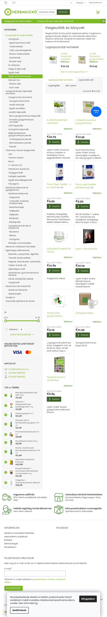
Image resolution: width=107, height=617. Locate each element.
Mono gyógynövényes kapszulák (25, 115)
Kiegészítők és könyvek (19, 76)
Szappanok (14, 197)
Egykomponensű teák (19, 42)
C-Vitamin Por (15, 165)
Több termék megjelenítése (72, 72)
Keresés (63, 12)
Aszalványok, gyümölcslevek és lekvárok (23, 273)
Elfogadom (88, 598)
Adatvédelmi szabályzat (16, 536)
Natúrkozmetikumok (18, 193)
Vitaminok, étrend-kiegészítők (20, 150)
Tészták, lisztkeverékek (19, 257)
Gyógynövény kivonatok (20, 97)
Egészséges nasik (16, 269)
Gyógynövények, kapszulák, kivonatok (19, 92)
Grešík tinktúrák (16, 104)
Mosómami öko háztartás (18, 286)
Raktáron (15, 329)
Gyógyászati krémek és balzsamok (19, 227)
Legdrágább (54, 85)
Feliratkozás (13, 588)
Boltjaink (8, 540)
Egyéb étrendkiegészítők (20, 180)
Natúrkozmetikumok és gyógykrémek (17, 188)
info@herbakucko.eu (18, 369)
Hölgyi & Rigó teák (17, 69)
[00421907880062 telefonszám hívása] (8, 2)
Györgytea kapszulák (18, 129)
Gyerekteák (14, 57)
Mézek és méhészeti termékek (20, 246)
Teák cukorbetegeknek (20, 50)
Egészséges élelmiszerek (17, 250)
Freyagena (13, 183)
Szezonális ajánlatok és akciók (20, 301)
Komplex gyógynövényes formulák (21, 120)
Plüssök (12, 146)
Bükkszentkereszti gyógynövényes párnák (19, 134)
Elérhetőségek (11, 543)
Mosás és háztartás (17, 290)
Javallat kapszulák (17, 112)
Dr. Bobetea (14, 65)
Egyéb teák (13, 72)
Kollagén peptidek (17, 176)
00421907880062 (16, 373)
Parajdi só (10, 297)
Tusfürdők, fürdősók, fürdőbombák (19, 202)
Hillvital (12, 235)
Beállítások (19, 610)
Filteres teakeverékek (19, 54)
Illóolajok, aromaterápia (19, 243)
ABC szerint (70, 85)
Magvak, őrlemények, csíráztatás (24, 261)
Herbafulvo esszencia (18, 169)
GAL (10, 154)
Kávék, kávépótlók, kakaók (20, 278)
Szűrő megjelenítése (20, 334)
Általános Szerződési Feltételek (19, 533)
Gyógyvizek (14, 282)
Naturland (14, 231)
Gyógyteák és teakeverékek (19, 35)
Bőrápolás (14, 218)
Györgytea (13, 39)
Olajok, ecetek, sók (17, 265)
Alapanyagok (14, 293)
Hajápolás (14, 214)
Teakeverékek (16, 46)
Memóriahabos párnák (20, 142)
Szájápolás (14, 210)
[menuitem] (18, 21)
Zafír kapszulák (15, 125)
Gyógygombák (15, 172)
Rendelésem (10, 547)
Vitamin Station (16, 157)
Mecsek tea (14, 80)
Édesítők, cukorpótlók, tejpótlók (23, 254)
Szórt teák (14, 87)
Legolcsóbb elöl (86, 79)
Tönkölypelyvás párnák (20, 139)
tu (36, 603)
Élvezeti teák (15, 61)
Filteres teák (15, 83)
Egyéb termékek (17, 108)
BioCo (11, 161)
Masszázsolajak (16, 207)
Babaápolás (14, 222)
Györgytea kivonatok (19, 101)
